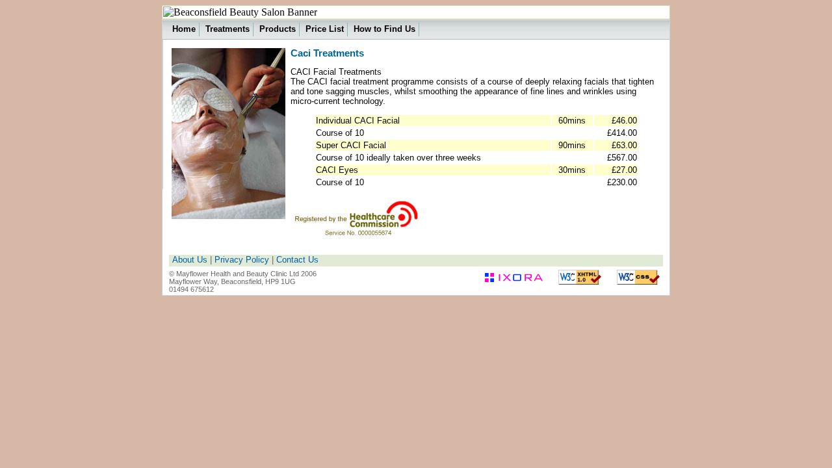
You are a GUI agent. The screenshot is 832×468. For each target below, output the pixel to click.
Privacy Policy (241, 260)
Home (184, 29)
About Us (189, 260)
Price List (325, 29)
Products (277, 29)
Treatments (227, 29)
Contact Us (297, 260)
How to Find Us (384, 29)
